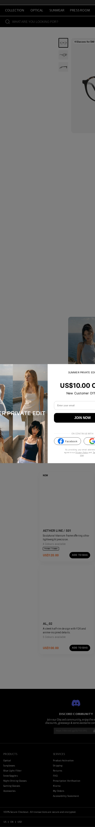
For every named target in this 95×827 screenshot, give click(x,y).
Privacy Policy (81, 452)
